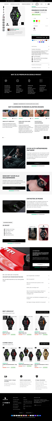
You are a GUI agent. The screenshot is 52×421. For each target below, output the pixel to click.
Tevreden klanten (16, 399)
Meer (24, 408)
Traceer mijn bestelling (17, 402)
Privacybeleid (15, 407)
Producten (25, 399)
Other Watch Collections (28, 401)
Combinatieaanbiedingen (28, 402)
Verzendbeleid (15, 404)
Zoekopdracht (15, 401)
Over (24, 404)
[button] (6, 4)
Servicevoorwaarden (16, 409)
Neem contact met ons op (28, 407)
